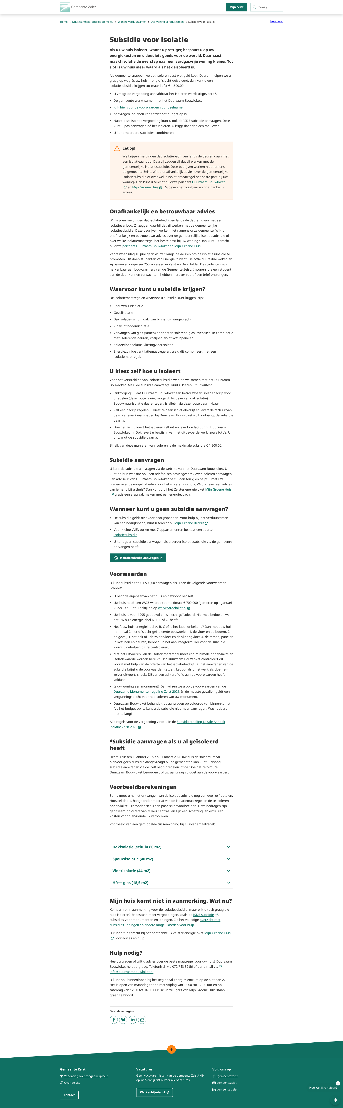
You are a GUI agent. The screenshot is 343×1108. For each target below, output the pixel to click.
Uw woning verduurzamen (167, 21)
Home (64, 21)
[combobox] (266, 7)
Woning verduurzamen (132, 21)
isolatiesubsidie (125, 535)
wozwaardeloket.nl (174, 608)
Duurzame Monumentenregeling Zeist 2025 (146, 691)
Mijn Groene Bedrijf (191, 523)
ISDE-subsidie (205, 914)
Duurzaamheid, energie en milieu (92, 21)
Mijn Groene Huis (147, 187)
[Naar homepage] (78, 7)
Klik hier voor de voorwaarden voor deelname (148, 107)
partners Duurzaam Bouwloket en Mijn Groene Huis (161, 246)
